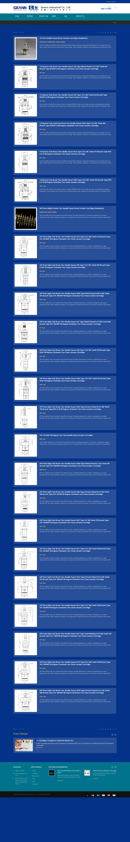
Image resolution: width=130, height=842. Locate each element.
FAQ (67, 17)
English (113, 1)
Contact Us (81, 17)
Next (115, 734)
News (56, 17)
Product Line (43, 17)
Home (18, 17)
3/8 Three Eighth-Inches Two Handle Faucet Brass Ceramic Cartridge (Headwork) (72, 208)
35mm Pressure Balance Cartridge (104, 771)
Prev (112, 734)
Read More (39, 747)
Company (31, 17)
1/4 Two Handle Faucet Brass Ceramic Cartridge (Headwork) (63, 38)
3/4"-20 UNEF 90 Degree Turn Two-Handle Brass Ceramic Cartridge (66, 435)
